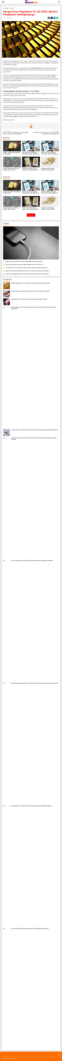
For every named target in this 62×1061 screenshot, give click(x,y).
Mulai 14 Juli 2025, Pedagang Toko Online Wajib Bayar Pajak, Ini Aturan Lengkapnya (15, 132)
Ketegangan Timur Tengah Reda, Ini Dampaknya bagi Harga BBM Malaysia (31, 805)
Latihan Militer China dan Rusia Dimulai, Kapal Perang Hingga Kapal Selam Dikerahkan (34, 429)
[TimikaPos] (31, 2)
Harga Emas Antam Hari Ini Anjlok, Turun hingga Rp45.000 (30, 169)
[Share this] (49, 18)
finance (4, 18)
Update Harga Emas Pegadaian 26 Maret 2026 (11, 153)
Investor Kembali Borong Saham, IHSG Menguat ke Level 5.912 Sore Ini (24, 264)
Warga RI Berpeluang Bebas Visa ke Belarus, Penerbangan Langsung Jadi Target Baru (34, 683)
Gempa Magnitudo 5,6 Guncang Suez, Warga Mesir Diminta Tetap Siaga (30, 283)
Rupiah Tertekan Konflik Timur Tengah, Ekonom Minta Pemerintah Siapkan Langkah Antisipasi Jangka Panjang (11, 169)
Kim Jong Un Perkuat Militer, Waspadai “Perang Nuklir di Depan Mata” (30, 928)
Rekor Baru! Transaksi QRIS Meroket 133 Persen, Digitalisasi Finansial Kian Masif (30, 153)
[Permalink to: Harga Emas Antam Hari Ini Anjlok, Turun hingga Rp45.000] (31, 162)
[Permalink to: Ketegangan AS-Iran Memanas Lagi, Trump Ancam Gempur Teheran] (6, 301)
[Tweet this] (51, 18)
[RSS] (31, 126)
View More (31, 215)
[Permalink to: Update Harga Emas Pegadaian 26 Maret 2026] (12, 146)
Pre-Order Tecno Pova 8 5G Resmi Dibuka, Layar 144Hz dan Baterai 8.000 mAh (26, 267)
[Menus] (3, 2)
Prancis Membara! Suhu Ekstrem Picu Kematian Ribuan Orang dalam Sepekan (32, 560)
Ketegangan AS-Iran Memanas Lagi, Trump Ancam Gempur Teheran (29, 299)
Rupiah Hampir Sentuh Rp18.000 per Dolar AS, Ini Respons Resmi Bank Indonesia (27, 270)
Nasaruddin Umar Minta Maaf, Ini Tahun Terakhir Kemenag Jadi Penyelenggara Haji (46, 132)
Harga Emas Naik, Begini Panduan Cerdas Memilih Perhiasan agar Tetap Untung (49, 169)
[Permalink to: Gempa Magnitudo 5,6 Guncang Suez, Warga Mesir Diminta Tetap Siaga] (6, 285)
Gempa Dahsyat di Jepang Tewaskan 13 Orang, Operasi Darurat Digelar (30, 291)
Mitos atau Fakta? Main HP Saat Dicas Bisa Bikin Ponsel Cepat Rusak (24, 261)
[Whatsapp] (57, 18)
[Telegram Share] (54, 18)
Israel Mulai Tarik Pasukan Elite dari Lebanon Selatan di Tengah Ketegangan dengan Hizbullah (34, 438)
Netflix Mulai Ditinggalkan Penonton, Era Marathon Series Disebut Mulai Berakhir (27, 273)
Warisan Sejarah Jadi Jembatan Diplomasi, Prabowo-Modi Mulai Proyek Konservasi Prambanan (33, 307)
